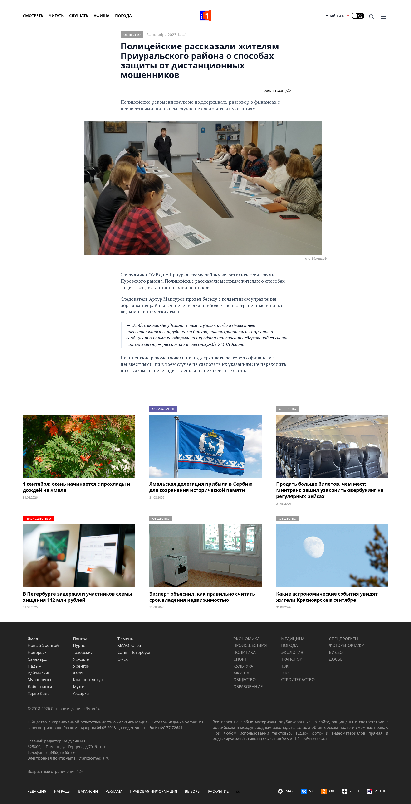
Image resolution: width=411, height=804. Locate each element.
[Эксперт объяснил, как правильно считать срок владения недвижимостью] (205, 555)
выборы (193, 791)
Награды (62, 791)
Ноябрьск (335, 15)
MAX (290, 791)
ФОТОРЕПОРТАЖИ (346, 645)
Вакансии (88, 791)
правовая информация (153, 791)
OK (331, 791)
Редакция (37, 791)
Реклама (114, 791)
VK (311, 791)
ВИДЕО (336, 652)
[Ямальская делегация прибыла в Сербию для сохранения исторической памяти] (205, 446)
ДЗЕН (354, 791)
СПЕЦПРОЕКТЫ (343, 638)
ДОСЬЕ (335, 659)
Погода (123, 15)
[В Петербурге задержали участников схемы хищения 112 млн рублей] (79, 555)
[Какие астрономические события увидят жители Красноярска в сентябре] (332, 555)
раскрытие (218, 791)
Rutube (381, 791)
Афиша (101, 15)
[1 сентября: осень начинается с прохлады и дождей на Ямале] (79, 446)
